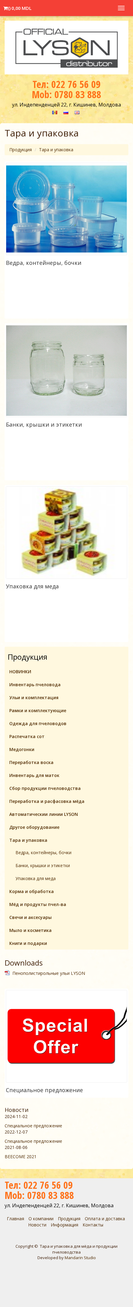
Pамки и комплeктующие (37, 710)
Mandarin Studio (80, 1257)
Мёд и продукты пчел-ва (37, 904)
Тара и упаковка (56, 149)
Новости (16, 1109)
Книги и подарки (28, 943)
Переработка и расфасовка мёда (46, 801)
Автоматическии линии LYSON (43, 814)
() (19, 6)
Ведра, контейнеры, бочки (43, 262)
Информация (64, 1225)
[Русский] (66, 112)
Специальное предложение (44, 1090)
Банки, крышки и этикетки (44, 424)
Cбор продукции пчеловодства (45, 788)
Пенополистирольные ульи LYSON (48, 973)
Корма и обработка (31, 891)
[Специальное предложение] (66, 1036)
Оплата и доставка (105, 1218)
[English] (77, 112)
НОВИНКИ (20, 671)
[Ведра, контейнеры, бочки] (66, 209)
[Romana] (55, 112)
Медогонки (21, 749)
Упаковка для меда (32, 586)
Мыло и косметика (30, 930)
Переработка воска (31, 762)
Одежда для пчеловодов (37, 723)
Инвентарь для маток (34, 775)
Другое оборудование (34, 827)
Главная (15, 1218)
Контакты (93, 1225)
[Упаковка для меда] (66, 532)
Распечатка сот (27, 736)
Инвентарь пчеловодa (35, 684)
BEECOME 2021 (20, 1156)
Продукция (20, 149)
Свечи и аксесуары (30, 917)
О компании (41, 1218)
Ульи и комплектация (33, 697)
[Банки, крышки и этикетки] (66, 370)
